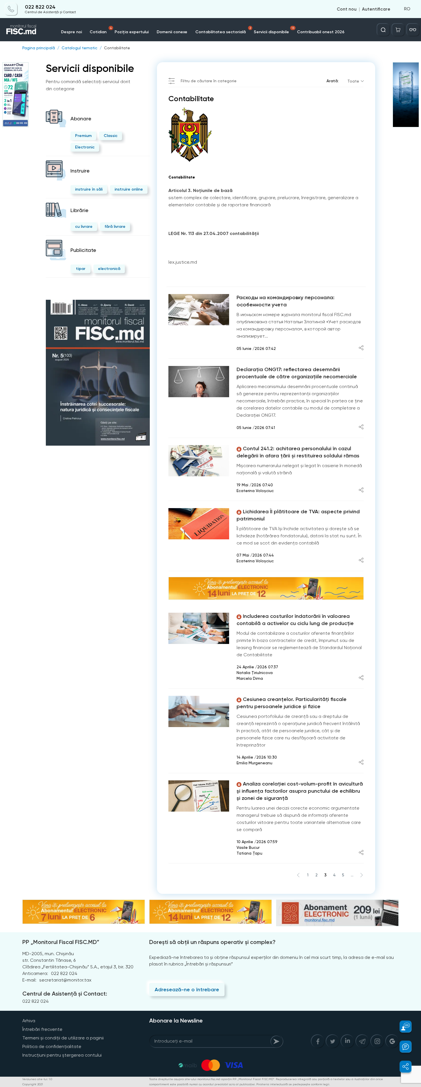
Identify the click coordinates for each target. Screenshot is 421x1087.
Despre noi (71, 32)
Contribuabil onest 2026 (321, 32)
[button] (402, 1026)
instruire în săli (89, 189)
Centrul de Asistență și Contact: (64, 993)
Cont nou (347, 9)
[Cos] (398, 30)
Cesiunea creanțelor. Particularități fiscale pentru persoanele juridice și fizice (292, 703)
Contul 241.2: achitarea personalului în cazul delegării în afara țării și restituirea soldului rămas (298, 452)
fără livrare (115, 226)
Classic (110, 135)
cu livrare (84, 226)
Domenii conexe (172, 32)
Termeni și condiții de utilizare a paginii (63, 1038)
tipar (80, 268)
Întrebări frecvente (42, 1029)
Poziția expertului (132, 32)
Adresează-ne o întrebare (187, 989)
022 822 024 (40, 7)
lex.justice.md (182, 262)
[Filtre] (413, 30)
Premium (83, 135)
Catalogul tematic (79, 48)
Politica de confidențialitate (51, 1046)
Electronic (85, 147)
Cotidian (101, 30)
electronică (109, 268)
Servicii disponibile (274, 30)
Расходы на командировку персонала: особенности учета (286, 301)
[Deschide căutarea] (383, 30)
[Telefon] (11, 9)
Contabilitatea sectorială (223, 30)
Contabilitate (117, 48)
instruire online (129, 189)
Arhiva (28, 1020)
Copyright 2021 (32, 1084)
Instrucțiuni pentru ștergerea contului (62, 1055)
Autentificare (376, 9)
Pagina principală (38, 48)
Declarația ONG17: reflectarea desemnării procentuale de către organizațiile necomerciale (297, 373)
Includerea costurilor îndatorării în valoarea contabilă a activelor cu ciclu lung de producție (295, 619)
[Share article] (361, 348)
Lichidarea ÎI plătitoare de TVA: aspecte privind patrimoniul (298, 515)
